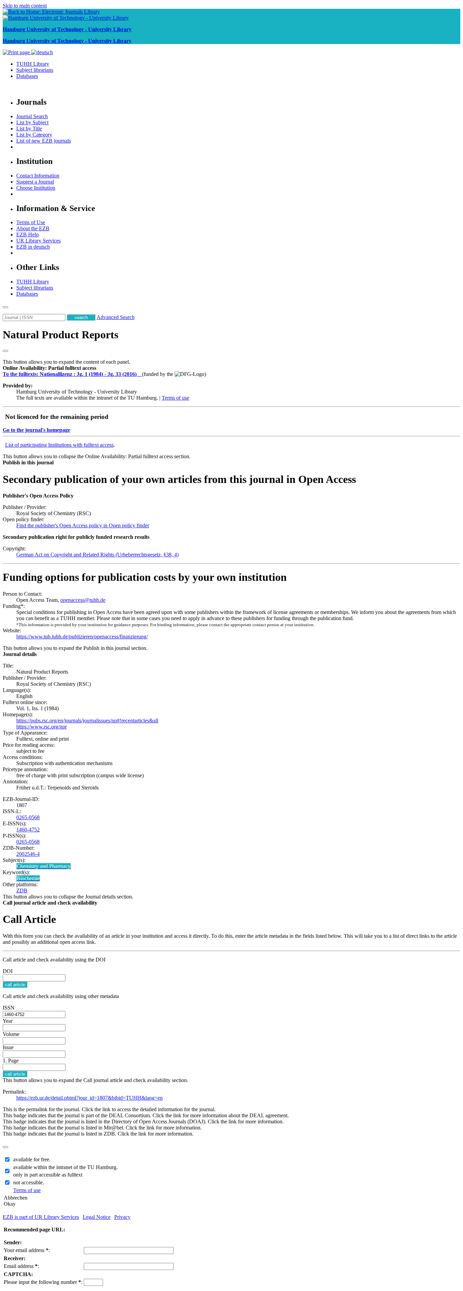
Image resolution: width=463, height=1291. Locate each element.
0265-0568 (28, 817)
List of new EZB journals (43, 141)
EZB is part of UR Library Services (41, 1217)
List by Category (34, 134)
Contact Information (37, 175)
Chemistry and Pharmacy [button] (44, 866)
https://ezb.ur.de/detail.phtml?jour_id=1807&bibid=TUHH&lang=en (89, 1098)
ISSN (9, 1008)
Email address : (21, 1266)
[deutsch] (42, 52)
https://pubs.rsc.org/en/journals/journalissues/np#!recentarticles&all (87, 720)
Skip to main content (25, 5)
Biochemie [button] (28, 878)
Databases (27, 76)
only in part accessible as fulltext (47, 1175)
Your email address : (27, 1250)
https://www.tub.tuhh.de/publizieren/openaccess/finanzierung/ (82, 636)
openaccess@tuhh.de (82, 600)
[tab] (231, 368)
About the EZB (32, 228)
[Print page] (17, 52)
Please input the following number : (43, 1282)
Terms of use (175, 398)
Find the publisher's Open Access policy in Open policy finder (82, 525)
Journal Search (32, 116)
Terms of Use (30, 222)
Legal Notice (96, 1217)
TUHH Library (32, 64)
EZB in (33, 247)
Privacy (122, 1217)
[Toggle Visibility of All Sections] (5, 351)
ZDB (21, 890)
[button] (49, 368)
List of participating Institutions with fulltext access (59, 445)
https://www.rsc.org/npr (41, 726)
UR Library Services (38, 241)
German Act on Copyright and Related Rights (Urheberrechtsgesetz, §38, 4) (97, 554)
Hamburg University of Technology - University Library (67, 29)
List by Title (29, 128)
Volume (11, 1034)
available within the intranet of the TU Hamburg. (65, 1167)
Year (8, 1021)
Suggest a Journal (35, 182)
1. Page (11, 1060)
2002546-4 (28, 854)
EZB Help (27, 234)
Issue (8, 1047)
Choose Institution (35, 188)
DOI (8, 971)
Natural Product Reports (60, 335)
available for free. (32, 1159)
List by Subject (32, 122)
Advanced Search (116, 317)
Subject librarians (34, 70)
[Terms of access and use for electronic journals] (140, 374)
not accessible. (28, 1182)
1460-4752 (28, 829)
